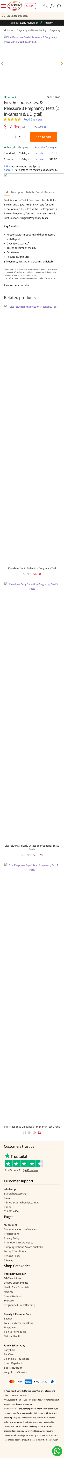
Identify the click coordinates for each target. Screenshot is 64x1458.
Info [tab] (7, 192)
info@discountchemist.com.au (21, 1202)
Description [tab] (17, 192)
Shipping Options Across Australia (23, 1247)
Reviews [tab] (49, 192)
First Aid (8, 1292)
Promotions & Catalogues (18, 1242)
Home (10, 30)
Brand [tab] (39, 192)
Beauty (8, 1319)
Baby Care (9, 1350)
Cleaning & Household (16, 1359)
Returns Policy (12, 1256)
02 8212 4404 (11, 1211)
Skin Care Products (15, 1332)
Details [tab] (30, 192)
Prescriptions (11, 1234)
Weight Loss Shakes (15, 1372)
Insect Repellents (13, 1363)
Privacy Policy (11, 1238)
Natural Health (12, 1336)
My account (10, 1225)
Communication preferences (20, 1229)
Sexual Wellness (13, 1296)
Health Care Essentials (16, 1287)
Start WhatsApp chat (15, 1194)
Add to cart (43, 137)
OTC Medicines (12, 1278)
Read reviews (33, 119)
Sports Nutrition (13, 1368)
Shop (29, 6)
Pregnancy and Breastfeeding (31, 30)
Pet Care (8, 1354)
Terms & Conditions (15, 1251)
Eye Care (9, 1300)
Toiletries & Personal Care (18, 1323)
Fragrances (10, 1327)
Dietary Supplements (16, 1283)
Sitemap (8, 1260)
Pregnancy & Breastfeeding (19, 1305)
